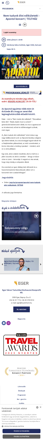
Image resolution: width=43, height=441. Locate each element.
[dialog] (21, 423)
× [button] (40, 407)
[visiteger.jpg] (21, 67)
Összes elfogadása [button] (21, 431)
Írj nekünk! (21, 309)
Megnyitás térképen (9, 201)
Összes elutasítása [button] (21, 436)
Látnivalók (21, 386)
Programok (22, 395)
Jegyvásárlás (21, 86)
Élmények (21, 391)
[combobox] (37, 407)
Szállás (21, 403)
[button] (21, 426)
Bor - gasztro (21, 399)
